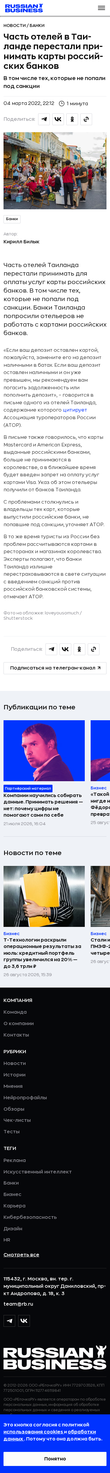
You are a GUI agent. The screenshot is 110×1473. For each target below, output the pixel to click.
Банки (37, 25)
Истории (15, 1075)
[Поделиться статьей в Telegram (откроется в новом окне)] (44, 119)
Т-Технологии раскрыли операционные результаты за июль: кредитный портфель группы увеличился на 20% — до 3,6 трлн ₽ (42, 953)
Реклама (15, 1160)
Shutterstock (18, 618)
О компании (19, 1023)
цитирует (75, 410)
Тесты (12, 1131)
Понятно (55, 1459)
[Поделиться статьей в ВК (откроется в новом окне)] (58, 119)
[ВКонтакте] (24, 1321)
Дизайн (13, 1228)
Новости (15, 25)
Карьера (15, 1206)
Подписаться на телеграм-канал (52, 668)
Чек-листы (17, 1120)
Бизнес (12, 1194)
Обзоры (14, 1109)
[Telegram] (9, 1321)
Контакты (16, 1035)
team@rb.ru (18, 1304)
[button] (101, 8)
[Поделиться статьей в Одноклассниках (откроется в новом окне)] (72, 119)
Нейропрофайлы (25, 1097)
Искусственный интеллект (38, 1172)
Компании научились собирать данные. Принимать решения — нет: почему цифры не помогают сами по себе (43, 805)
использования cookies (34, 1432)
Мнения (13, 1086)
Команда (15, 1012)
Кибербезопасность (30, 1217)
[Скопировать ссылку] (86, 119)
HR (7, 1240)
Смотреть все (21, 1255)
